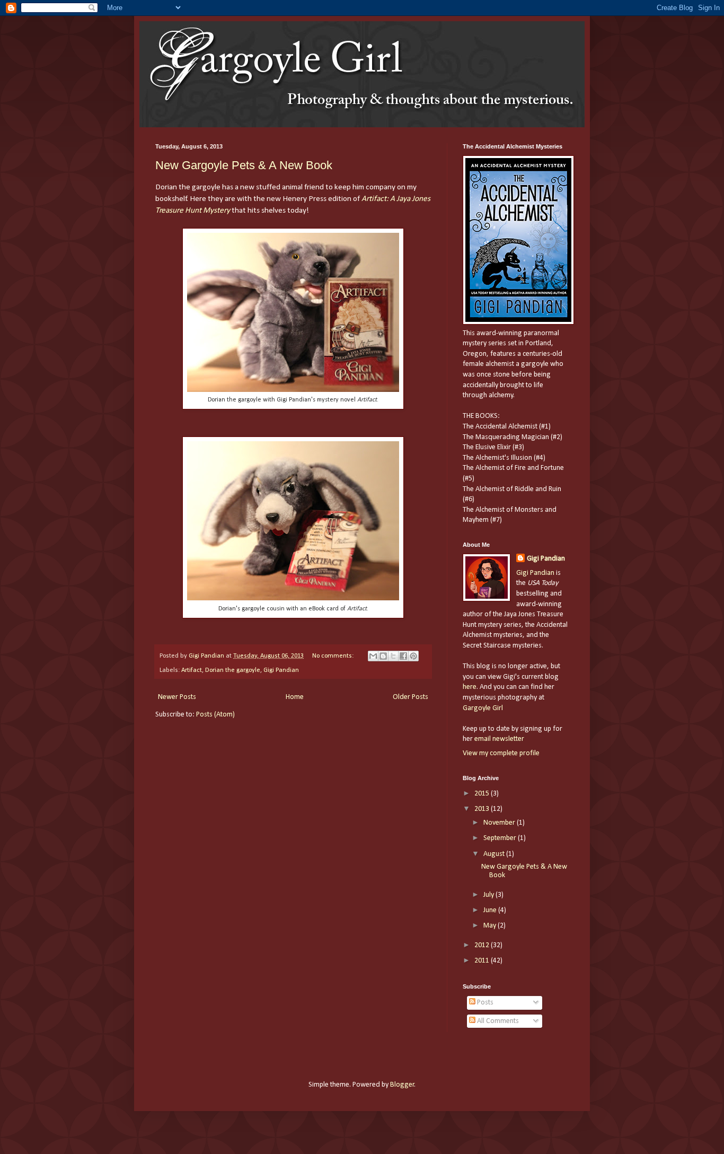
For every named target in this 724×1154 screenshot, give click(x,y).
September (500, 838)
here (469, 687)
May (490, 926)
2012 (482, 945)
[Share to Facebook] (403, 656)
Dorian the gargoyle (232, 670)
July (489, 895)
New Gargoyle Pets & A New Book (243, 165)
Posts (484, 1003)
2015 (482, 794)
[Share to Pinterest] (413, 656)
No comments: (333, 656)
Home (295, 697)
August (494, 854)
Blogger (402, 1085)
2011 (482, 961)
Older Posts (410, 697)
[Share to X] (393, 656)
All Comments (497, 1021)
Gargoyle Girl (483, 708)
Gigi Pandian (281, 670)
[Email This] (373, 656)
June (490, 910)
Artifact (191, 670)
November (500, 823)
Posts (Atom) (215, 715)
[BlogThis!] (383, 656)
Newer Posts (177, 697)
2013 (482, 809)
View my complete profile (501, 753)
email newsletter (499, 739)
